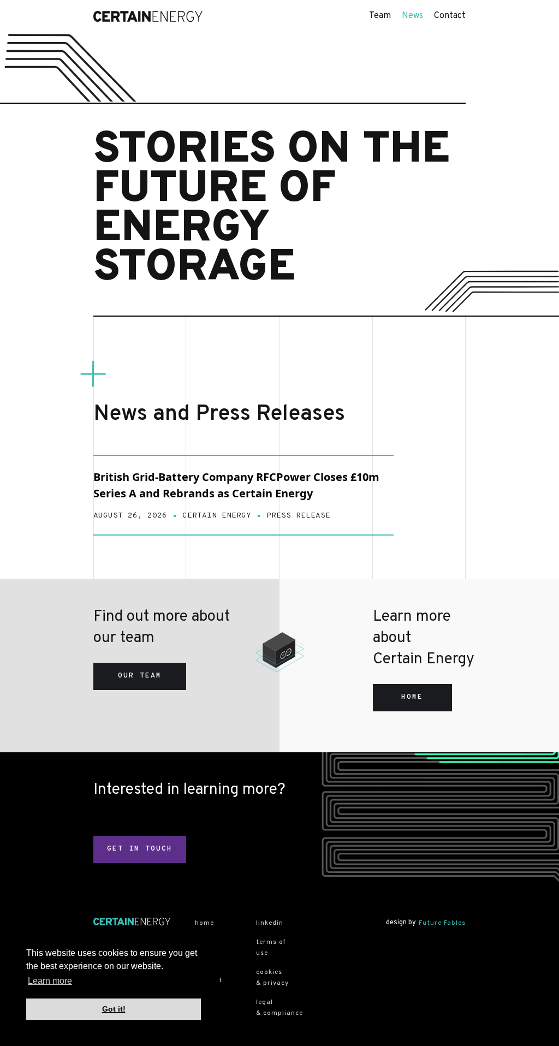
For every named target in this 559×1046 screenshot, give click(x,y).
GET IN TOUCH (140, 849)
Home (204, 923)
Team (380, 16)
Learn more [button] (50, 980)
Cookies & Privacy (272, 978)
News (412, 16)
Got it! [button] (114, 1009)
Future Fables (442, 923)
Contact (450, 16)
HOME (412, 697)
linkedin (269, 923)
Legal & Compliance (274, 1008)
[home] (148, 16)
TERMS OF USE (271, 948)
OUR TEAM (140, 675)
